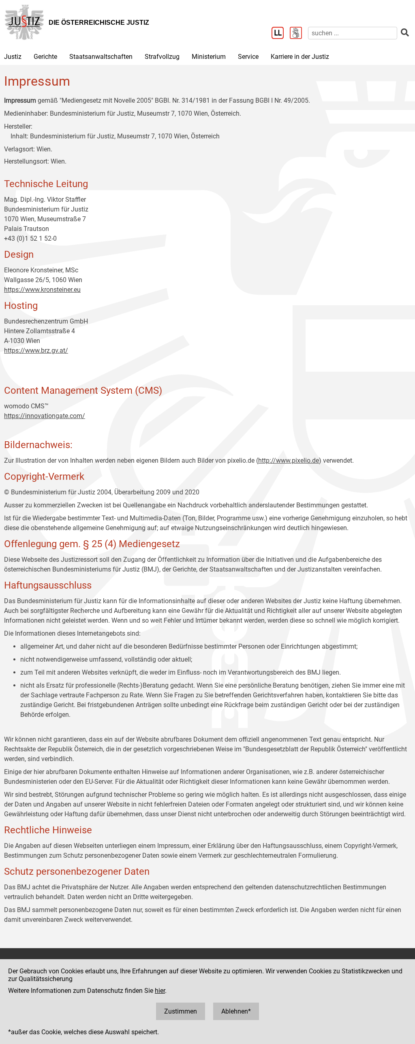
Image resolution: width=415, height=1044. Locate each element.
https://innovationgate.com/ (44, 416)
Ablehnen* (236, 1011)
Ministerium (209, 56)
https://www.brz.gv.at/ (36, 350)
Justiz (12, 56)
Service (248, 56)
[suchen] (405, 32)
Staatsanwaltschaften (101, 56)
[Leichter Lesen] (281, 34)
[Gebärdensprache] (299, 34)
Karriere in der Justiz (300, 56)
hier (160, 990)
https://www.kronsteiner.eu (42, 289)
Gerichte (45, 56)
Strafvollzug (162, 56)
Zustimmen (180, 1011)
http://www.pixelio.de (288, 460)
